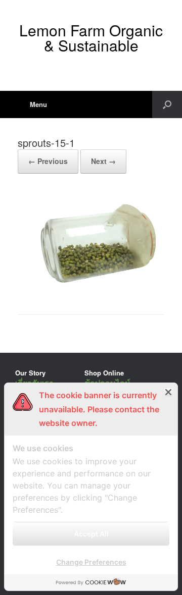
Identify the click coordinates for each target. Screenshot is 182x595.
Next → (103, 161)
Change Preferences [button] (91, 562)
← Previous (48, 161)
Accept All (91, 533)
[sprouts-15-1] (91, 288)
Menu (38, 104)
